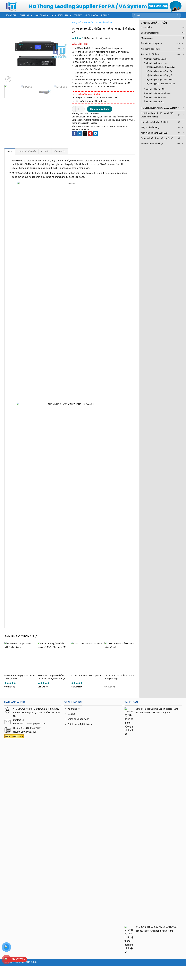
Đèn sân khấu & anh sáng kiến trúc (157, 138)
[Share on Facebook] (74, 133)
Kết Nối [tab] (45, 151)
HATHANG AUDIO (29, 962)
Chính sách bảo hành (78, 719)
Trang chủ (76, 22)
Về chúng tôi (73, 708)
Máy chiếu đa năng (150, 127)
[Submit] (178, 15)
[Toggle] (183, 43)
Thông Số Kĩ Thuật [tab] (27, 151)
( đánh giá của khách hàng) (97, 38)
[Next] (62, 51)
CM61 (92, 126)
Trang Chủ (11, 15)
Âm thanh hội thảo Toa (154, 101)
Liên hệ (71, 714)
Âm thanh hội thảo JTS (154, 89)
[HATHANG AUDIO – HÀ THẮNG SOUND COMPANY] (14, 6)
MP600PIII (122, 126)
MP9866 (76, 129)
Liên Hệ (105, 15)
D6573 (106, 126)
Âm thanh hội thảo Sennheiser (157, 93)
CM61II (99, 126)
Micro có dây (147, 38)
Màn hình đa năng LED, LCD (154, 133)
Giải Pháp (25, 15)
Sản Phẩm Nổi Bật (150, 33)
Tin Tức (78, 15)
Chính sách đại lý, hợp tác (80, 724)
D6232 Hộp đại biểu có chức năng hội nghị (119, 677)
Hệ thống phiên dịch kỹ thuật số (160, 83)
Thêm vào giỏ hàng (99, 109)
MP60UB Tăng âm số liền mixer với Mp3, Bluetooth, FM (53, 677)
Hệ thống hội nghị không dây (159, 71)
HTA (97, 113)
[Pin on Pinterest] (90, 133)
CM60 (79, 126)
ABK (87, 113)
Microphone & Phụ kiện (152, 143)
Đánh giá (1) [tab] (59, 151)
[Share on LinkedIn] (95, 133)
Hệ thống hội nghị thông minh (159, 79)
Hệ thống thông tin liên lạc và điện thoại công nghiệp (157, 115)
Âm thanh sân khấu (150, 49)
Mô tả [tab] (9, 151)
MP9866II (85, 129)
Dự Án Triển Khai (60, 15)
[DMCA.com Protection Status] (14, 736)
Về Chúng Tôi (91, 15)
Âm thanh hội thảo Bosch (155, 59)
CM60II (85, 126)
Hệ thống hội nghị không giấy (159, 75)
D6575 (113, 126)
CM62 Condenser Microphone (86, 675)
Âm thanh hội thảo (150, 54)
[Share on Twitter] (79, 133)
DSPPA (92, 113)
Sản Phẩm (40, 15)
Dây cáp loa (146, 27)
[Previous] (9, 51)
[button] (8, 79)
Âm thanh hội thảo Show (155, 97)
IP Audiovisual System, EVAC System (159, 108)
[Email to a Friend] (85, 133)
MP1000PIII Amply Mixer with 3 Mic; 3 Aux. (19, 677)
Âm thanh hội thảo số (153, 63)
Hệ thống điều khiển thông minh (160, 67)
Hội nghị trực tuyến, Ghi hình (154, 122)
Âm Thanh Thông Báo (151, 43)
